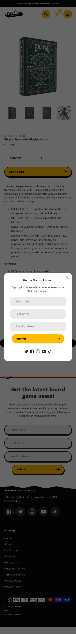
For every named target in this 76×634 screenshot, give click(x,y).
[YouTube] (44, 351)
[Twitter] (26, 351)
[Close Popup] (67, 277)
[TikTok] (50, 351)
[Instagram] (38, 351)
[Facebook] (32, 351)
